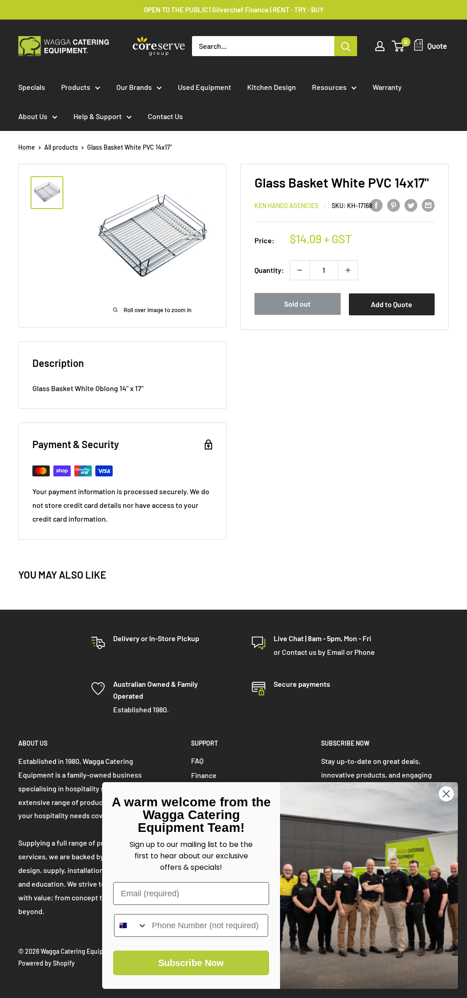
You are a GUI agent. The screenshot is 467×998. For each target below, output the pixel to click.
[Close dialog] (446, 794)
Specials (31, 87)
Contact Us (165, 116)
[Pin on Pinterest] (393, 205)
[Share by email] (428, 205)
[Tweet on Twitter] (411, 205)
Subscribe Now (191, 963)
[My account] (379, 46)
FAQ (197, 760)
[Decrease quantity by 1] (299, 270)
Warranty (387, 87)
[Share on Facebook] (376, 205)
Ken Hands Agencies (286, 205)
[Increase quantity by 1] (348, 270)
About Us (32, 116)
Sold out (297, 303)
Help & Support (97, 116)
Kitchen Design (271, 87)
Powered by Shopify (46, 963)
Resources (329, 87)
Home (26, 147)
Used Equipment (204, 87)
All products (61, 147)
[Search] (345, 46)
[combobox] (130, 925)
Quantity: (269, 270)
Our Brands (134, 87)
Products (75, 87)
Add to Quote (391, 304)
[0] (398, 46)
